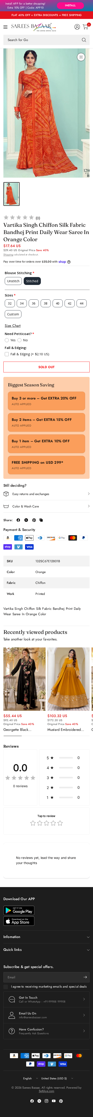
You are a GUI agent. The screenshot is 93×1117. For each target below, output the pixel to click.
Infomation (12, 936)
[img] (18, 218)
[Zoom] (81, 57)
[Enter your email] (85, 977)
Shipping (8, 254)
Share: (8, 520)
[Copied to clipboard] (41, 520)
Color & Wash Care (25, 506)
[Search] (84, 40)
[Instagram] (46, 1101)
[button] (64, 757)
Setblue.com (46, 1091)
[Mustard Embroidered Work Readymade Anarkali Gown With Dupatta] (68, 679)
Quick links (12, 949)
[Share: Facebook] (18, 520)
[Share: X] (26, 520)
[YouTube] (53, 1101)
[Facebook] (32, 1101)
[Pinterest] (61, 1101)
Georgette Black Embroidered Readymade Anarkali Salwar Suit (22, 730)
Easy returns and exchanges (30, 494)
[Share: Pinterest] (34, 520)
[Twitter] (39, 1101)
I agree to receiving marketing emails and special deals (49, 987)
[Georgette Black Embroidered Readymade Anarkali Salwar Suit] (24, 679)
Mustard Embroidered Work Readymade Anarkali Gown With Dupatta (68, 730)
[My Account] (77, 27)
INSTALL (70, 5)
